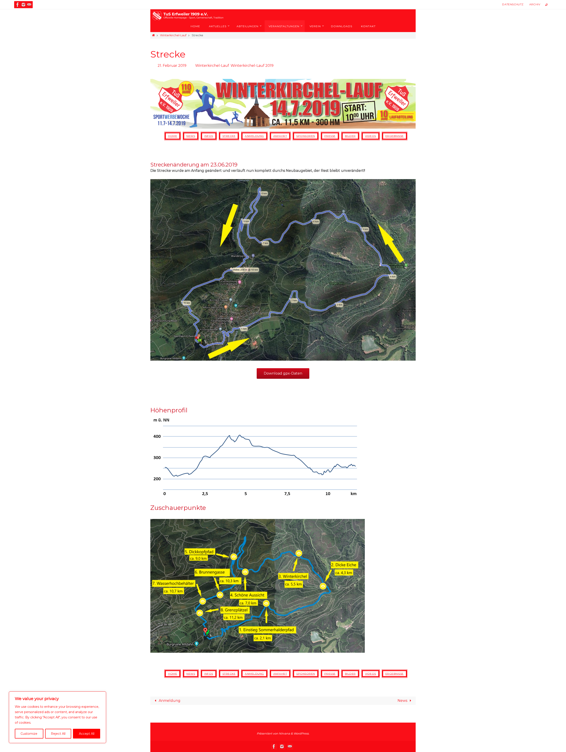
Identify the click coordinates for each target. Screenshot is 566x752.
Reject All (58, 734)
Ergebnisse (394, 136)
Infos (208, 136)
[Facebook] (17, 4)
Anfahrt (280, 136)
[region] (57, 717)
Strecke (229, 136)
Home (172, 136)
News (190, 136)
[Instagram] (23, 4)
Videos (370, 136)
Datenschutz (512, 4)
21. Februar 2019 (172, 65)
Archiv (534, 4)
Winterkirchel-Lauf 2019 (252, 65)
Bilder (350, 136)
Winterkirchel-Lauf (173, 35)
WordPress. (301, 733)
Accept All (86, 734)
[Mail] (29, 4)
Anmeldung (254, 136)
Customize (29, 734)
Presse (330, 136)
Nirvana (284, 733)
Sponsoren (305, 136)
